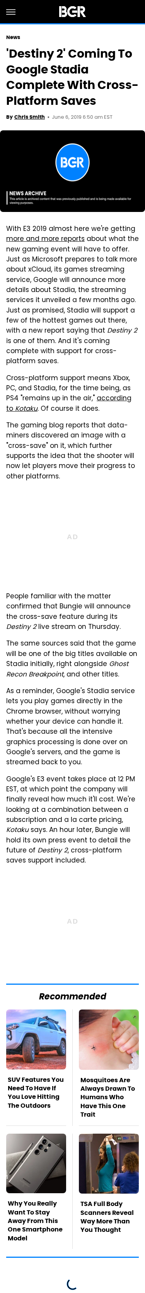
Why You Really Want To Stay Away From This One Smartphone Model (35, 1220)
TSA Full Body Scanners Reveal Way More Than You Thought (107, 1217)
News (13, 37)
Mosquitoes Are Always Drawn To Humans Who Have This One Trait (107, 1097)
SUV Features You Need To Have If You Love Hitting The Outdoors (36, 1093)
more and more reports (45, 239)
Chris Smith (29, 117)
